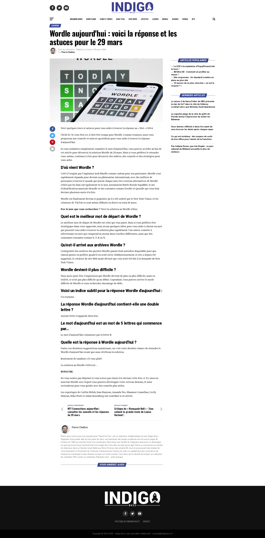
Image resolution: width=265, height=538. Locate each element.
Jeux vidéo (132, 19)
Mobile (165, 19)
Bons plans (91, 19)
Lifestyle (145, 19)
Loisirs (155, 19)
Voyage (185, 19)
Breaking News (76, 19)
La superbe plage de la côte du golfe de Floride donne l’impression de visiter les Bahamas (190, 117)
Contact (146, 521)
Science (175, 19)
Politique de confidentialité (127, 521)
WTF (193, 19)
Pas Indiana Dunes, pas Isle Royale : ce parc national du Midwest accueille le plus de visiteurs (192, 149)
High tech (120, 19)
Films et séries (106, 19)
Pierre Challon (68, 52)
